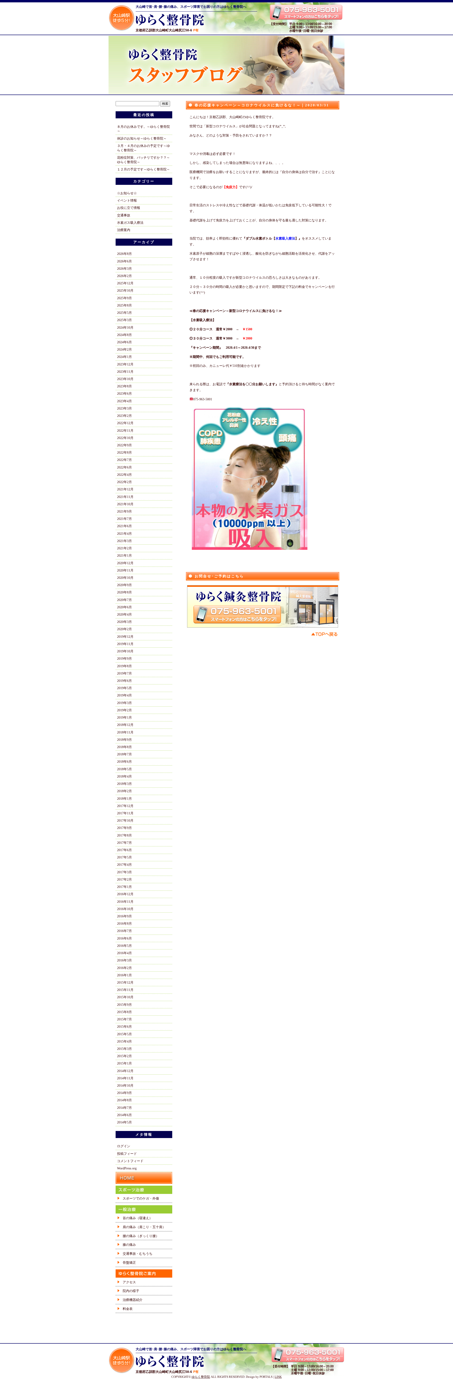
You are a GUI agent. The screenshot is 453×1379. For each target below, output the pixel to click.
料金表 (128, 1309)
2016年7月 (124, 931)
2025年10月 (125, 290)
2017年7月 (124, 843)
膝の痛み (129, 1244)
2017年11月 (125, 813)
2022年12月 (125, 423)
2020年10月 (125, 578)
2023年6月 (124, 393)
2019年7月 (124, 673)
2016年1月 (124, 975)
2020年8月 (124, 592)
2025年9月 (124, 298)
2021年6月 (124, 526)
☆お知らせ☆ (127, 193)
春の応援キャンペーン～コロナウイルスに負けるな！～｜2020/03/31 (262, 105)
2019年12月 (125, 636)
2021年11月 (125, 497)
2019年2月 (124, 710)
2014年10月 (125, 1085)
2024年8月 (124, 335)
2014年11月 (125, 1078)
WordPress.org (127, 1168)
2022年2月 (124, 482)
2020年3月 (124, 622)
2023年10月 (125, 379)
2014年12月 (125, 1071)
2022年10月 (125, 438)
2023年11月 (125, 371)
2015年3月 (124, 1049)
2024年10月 (125, 327)
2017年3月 (124, 872)
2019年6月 (124, 681)
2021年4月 (124, 533)
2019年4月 (124, 695)
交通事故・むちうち (137, 1253)
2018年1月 (124, 798)
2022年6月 (124, 467)
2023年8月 (124, 386)
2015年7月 (124, 1019)
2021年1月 (124, 555)
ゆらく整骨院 (201, 1377)
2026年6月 (124, 261)
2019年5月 (124, 688)
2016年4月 (124, 953)
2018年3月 (124, 784)
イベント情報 (127, 200)
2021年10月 (125, 504)
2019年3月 (124, 703)
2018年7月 (124, 754)
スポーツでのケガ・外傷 (141, 1198)
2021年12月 (125, 489)
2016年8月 (124, 923)
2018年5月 (124, 769)
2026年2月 (124, 276)
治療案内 (123, 230)
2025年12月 (125, 283)
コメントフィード (130, 1161)
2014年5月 (124, 1122)
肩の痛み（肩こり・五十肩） (144, 1227)
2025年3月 (124, 320)
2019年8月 (124, 666)
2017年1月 (124, 887)
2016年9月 (124, 916)
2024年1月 (124, 357)
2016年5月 (124, 946)
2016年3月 (124, 960)
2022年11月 (125, 430)
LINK (278, 1377)
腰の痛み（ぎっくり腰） (141, 1236)
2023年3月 (124, 408)
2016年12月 (125, 894)
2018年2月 (124, 791)
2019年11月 (125, 644)
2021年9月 (124, 511)
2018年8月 (124, 747)
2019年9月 (124, 658)
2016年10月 (125, 909)
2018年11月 (125, 732)
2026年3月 (124, 268)
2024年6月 (124, 342)
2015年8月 (124, 1012)
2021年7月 (124, 519)
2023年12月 (125, 364)
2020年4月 (124, 614)
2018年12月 (125, 725)
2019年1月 (124, 717)
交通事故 (123, 215)
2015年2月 (124, 1056)
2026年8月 (124, 254)
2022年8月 (124, 452)
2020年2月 (124, 629)
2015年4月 (124, 1041)
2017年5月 (124, 857)
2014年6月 (124, 1115)
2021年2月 (124, 548)
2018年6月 (124, 761)
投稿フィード (127, 1153)
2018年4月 (124, 776)
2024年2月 (124, 349)
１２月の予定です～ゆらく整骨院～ (143, 169)
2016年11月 (125, 901)
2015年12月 (125, 982)
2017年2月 (124, 879)
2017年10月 (125, 820)
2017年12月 (125, 806)
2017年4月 (124, 864)
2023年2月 (124, 416)
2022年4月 (124, 474)
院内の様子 (131, 1291)
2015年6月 (124, 1026)
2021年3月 (124, 541)
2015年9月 (124, 1004)
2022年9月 (124, 445)
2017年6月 (124, 850)
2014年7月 (124, 1108)
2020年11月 (125, 570)
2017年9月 (124, 828)
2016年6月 (124, 938)
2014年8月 (124, 1100)
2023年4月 (124, 401)
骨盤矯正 (129, 1262)
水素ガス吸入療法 (130, 222)
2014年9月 (124, 1093)
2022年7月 (124, 460)
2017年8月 (124, 835)
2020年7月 (124, 600)
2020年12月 (125, 563)
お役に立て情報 (128, 208)
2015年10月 (125, 997)
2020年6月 (124, 607)
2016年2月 (124, 968)
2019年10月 (125, 651)
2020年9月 (124, 585)
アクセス (129, 1282)
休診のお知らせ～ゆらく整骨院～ (142, 138)
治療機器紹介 (133, 1300)
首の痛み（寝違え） (137, 1218)
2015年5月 (124, 1034)
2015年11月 (125, 990)
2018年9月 (124, 739)
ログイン (123, 1146)
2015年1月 (124, 1063)
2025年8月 (124, 305)
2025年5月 (124, 313)
